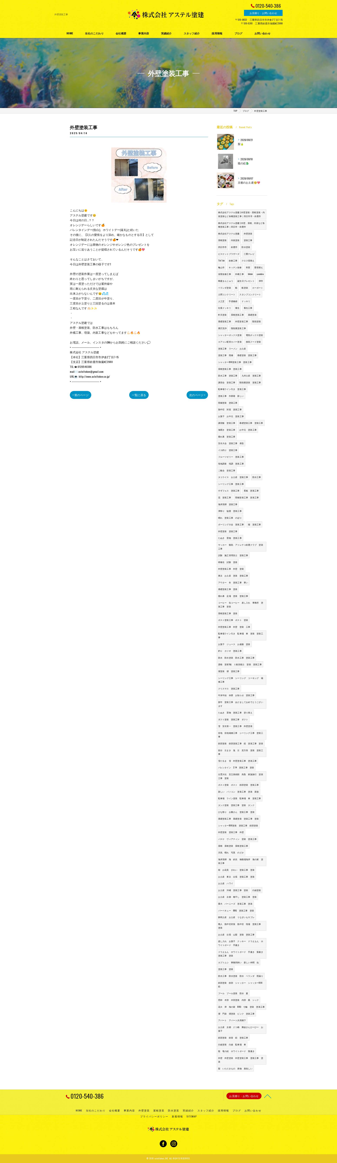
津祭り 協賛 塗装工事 (230, 510)
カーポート (257, 287)
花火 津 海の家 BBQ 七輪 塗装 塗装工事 (241, 1006)
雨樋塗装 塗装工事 (227, 402)
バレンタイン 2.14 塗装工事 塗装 (236, 767)
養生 (237, 307)
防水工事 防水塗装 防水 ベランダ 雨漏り (240, 975)
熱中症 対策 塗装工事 (230, 409)
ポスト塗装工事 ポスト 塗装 (233, 619)
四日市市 (222, 246)
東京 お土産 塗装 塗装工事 (233, 575)
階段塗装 (256, 321)
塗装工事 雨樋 (225, 355)
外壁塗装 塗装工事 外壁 (231, 832)
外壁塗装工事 (241, 321)
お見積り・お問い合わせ (263, 13)
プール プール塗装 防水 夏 (233, 993)
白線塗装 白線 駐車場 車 (232, 1044)
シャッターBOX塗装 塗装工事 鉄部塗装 (238, 825)
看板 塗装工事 (251, 490)
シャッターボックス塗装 (230, 334)
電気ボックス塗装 (254, 334)
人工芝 (221, 301)
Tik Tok (221, 260)
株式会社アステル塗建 (229, 233)
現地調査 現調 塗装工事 (231, 463)
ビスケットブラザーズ (229, 253)
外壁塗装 (248, 233)
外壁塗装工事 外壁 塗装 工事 (234, 626)
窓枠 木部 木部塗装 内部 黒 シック (238, 999)
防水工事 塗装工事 (227, 375)
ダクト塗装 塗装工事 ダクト (233, 719)
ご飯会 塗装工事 (226, 470)
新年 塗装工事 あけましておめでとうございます (240, 703)
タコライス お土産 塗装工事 (233, 477)
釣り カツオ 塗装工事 (230, 650)
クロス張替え (248, 260)
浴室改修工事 (224, 273)
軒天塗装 (222, 314)
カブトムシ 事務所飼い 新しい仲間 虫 (238, 962)
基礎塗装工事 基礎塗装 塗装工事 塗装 (238, 818)
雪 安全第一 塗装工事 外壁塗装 (235, 725)
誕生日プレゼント (246, 280)
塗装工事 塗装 (225, 969)
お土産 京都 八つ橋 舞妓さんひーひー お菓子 (240, 1029)
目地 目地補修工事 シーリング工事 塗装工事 (240, 734)
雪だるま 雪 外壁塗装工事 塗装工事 (237, 760)
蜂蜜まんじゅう (225, 280)
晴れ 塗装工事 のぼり (230, 517)
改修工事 (233, 260)
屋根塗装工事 (237, 314)
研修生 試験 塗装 (227, 562)
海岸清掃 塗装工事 (227, 504)
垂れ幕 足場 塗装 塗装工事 (233, 595)
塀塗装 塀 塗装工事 (229, 671)
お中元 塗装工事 (248, 429)
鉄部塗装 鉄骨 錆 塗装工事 (233, 1037)
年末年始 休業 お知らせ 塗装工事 (236, 695)
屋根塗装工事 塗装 (227, 613)
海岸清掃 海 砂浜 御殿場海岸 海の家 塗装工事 (240, 861)
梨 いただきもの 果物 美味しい (235, 1068)
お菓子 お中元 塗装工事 (231, 416)
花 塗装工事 (224, 497)
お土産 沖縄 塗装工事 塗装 (233, 890)
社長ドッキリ (224, 307)
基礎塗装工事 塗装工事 (251, 422)
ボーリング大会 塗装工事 (231, 524)
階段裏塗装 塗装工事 (250, 382)
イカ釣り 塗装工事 (227, 450)
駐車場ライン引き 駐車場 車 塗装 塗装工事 (240, 635)
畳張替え (258, 267)
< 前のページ (80, 395)
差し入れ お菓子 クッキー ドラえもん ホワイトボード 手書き (240, 943)
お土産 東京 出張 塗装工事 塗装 (236, 876)
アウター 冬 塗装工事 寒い (233, 582)
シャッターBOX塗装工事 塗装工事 (235, 361)
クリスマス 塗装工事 (229, 688)
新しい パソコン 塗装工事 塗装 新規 (238, 791)
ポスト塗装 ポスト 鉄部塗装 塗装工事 (238, 784)
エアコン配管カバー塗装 (230, 341)
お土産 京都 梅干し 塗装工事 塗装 (237, 896)
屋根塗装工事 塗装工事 (230, 368)
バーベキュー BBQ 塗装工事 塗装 (236, 910)
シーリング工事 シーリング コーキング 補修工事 (240, 679)
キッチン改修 (235, 267)
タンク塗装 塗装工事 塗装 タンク (236, 805)
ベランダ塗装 (224, 287)
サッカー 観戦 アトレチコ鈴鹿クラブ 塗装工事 (240, 546)
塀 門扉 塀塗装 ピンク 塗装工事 (236, 1013)
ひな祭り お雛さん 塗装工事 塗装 (236, 811)
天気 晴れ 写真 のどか (231, 852)
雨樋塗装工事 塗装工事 (247, 497)
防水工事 (256, 477)
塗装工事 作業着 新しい (231, 395)
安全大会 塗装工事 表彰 (231, 443)
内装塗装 (235, 240)
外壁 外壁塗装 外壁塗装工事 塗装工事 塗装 (240, 1059)
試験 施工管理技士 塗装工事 (233, 555)
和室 (248, 267)
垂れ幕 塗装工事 (226, 436)
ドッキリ (246, 301)
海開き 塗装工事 (226, 429)
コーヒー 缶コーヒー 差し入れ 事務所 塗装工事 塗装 (240, 604)
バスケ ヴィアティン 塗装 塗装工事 (237, 838)
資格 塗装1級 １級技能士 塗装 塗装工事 (240, 664)
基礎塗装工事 (224, 321)
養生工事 (248, 307)
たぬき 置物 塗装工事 (230, 537)
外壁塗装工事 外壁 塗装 (231, 568)
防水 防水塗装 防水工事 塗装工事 (236, 657)
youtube (260, 273)
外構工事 (239, 273)
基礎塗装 (252, 314)
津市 (261, 280)
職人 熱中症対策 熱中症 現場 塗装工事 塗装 (240, 925)
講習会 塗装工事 (226, 382)
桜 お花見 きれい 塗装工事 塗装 (236, 869)
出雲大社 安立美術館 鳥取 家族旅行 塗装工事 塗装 (240, 776)
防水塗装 (246, 246)
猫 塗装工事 (254, 524)
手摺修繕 (233, 301)
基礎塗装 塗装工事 (247, 355)
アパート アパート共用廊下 (232, 1020)
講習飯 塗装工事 (226, 422)
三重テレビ (249, 253)
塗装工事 (248, 240)
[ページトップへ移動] (267, 1096)
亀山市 (221, 267)
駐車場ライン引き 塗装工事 (232, 388)
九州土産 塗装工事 (251, 375)
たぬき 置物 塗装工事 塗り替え (235, 712)
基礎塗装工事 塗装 (227, 589)
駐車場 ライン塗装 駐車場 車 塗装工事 (239, 798)
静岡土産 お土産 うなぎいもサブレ (236, 917)
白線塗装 (256, 890)
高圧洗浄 (222, 328)
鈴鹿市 (234, 246)
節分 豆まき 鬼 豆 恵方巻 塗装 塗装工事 (240, 752)
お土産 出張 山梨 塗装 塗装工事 (236, 934)
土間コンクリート (226, 294)
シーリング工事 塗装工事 (231, 483)
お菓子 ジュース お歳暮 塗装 (234, 644)
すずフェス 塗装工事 (229, 490)
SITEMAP (192, 1116)
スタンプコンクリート (250, 294)
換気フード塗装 (253, 341)
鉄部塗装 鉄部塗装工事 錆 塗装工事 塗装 (240, 743)
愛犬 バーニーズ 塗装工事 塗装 (235, 903)
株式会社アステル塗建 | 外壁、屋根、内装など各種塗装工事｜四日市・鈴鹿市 (241, 224)
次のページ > (197, 395)
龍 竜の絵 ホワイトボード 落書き (236, 1051)
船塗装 (245, 287)
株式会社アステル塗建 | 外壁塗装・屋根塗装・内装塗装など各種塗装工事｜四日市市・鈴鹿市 (241, 214)
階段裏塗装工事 (238, 328)
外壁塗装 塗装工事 (227, 531)
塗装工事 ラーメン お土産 (232, 348)
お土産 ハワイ (225, 883)
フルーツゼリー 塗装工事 (231, 456)
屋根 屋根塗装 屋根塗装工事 (233, 845)
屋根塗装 (222, 240)
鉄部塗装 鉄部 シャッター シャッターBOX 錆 (241, 984)
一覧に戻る (139, 395)
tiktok (250, 273)
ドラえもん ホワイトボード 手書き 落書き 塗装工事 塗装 (241, 953)
